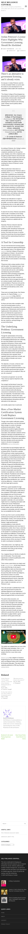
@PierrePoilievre (8, 130)
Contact (3, 920)
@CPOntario (8, 119)
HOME (2, 912)
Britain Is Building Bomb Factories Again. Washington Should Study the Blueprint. (17, 899)
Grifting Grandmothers (14, 881)
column (12, 172)
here (21, 648)
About (3, 916)
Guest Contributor (8, 48)
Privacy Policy (5, 924)
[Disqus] (13, 761)
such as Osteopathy (13, 444)
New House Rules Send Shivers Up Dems (21, 736)
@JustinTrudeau (10, 132)
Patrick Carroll (5, 657)
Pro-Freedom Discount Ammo (10, 833)
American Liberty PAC (7, 836)
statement (4, 251)
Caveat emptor (9, 565)
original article (5, 667)
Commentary (12, 50)
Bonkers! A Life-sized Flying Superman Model (7, 736)
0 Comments (22, 50)
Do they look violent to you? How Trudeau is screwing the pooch (6, 693)
